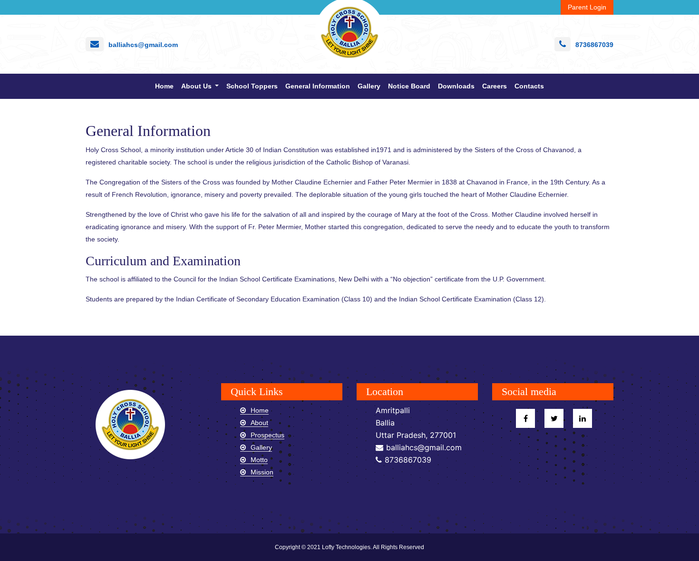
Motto (259, 460)
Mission (262, 472)
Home (166, 86)
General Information (317, 86)
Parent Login (587, 7)
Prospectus (267, 435)
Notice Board (409, 86)
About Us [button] (197, 86)
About (259, 422)
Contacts (529, 86)
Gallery (369, 86)
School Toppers (252, 86)
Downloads (456, 86)
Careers (494, 86)
